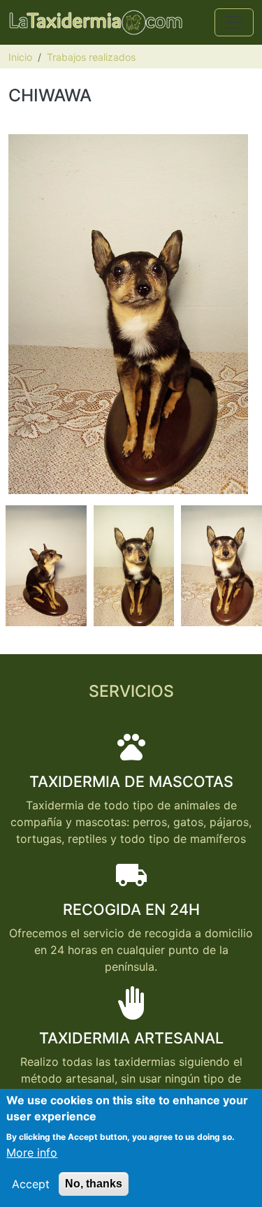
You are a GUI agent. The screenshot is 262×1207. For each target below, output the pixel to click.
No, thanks (93, 1184)
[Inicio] (95, 22)
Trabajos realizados (91, 57)
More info (31, 1152)
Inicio (20, 57)
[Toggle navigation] (234, 22)
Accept (31, 1184)
